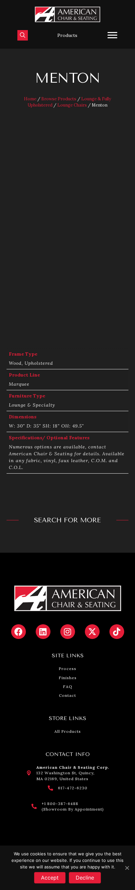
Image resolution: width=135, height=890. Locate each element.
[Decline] (127, 868)
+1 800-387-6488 (60, 803)
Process (67, 668)
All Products (67, 731)
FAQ (67, 686)
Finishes (68, 677)
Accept (50, 877)
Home (30, 99)
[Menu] (112, 35)
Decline (85, 877)
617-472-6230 (72, 787)
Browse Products (58, 99)
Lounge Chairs (72, 105)
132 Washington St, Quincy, (65, 772)
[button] (67, 35)
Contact (67, 695)
